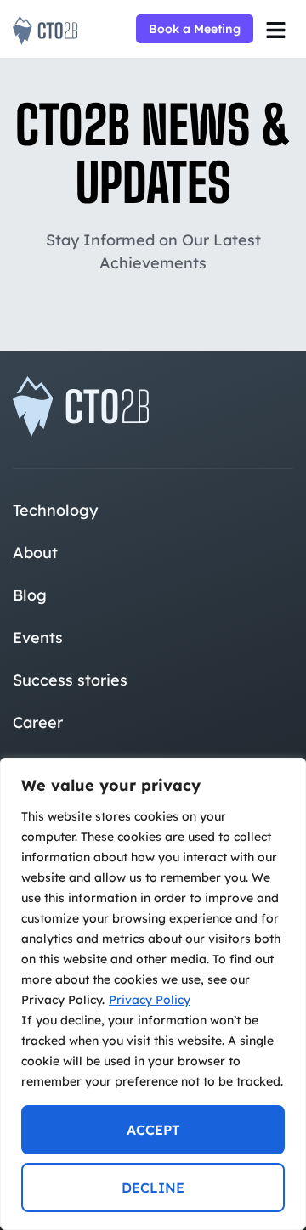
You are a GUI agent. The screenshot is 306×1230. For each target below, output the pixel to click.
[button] (275, 30)
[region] (153, 994)
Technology (55, 510)
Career (38, 722)
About (35, 552)
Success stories (70, 680)
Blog (30, 595)
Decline (153, 1187)
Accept (153, 1129)
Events (38, 637)
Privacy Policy (149, 999)
